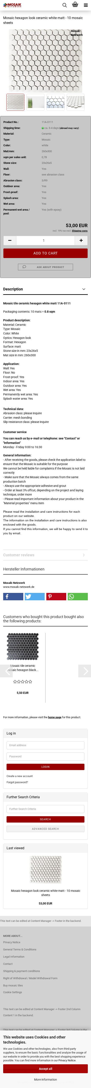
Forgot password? (17, 782)
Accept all (45, 1068)
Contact (7, 963)
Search (45, 819)
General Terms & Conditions (19, 949)
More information (45, 1079)
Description (13, 289)
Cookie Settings (12, 992)
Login (45, 766)
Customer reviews (18, 555)
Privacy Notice (67, 1060)
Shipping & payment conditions (21, 971)
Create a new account (20, 776)
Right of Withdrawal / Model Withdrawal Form (30, 978)
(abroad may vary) (69, 128)
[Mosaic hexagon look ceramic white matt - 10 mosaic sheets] (45, 60)
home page (54, 717)
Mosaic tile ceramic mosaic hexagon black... (23, 668)
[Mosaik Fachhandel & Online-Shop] (10, 5)
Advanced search (45, 828)
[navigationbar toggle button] (85, 5)
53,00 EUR (45, 903)
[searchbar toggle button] (64, 5)
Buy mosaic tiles (13, 985)
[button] (9, 240)
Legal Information (13, 956)
